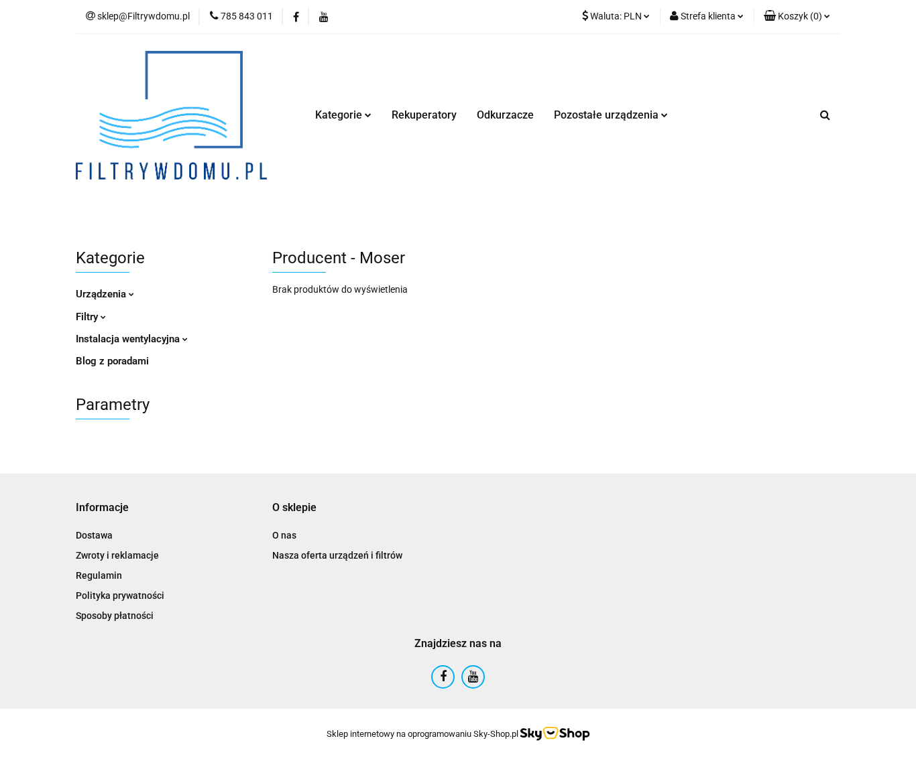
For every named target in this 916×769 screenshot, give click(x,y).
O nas (284, 535)
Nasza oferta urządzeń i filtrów (337, 555)
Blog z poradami (112, 361)
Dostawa (94, 535)
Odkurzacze (505, 115)
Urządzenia (102, 294)
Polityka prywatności (120, 595)
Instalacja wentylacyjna (129, 339)
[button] (797, 16)
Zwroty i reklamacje (117, 555)
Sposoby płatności (115, 615)
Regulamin (99, 575)
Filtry (88, 317)
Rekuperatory (424, 115)
